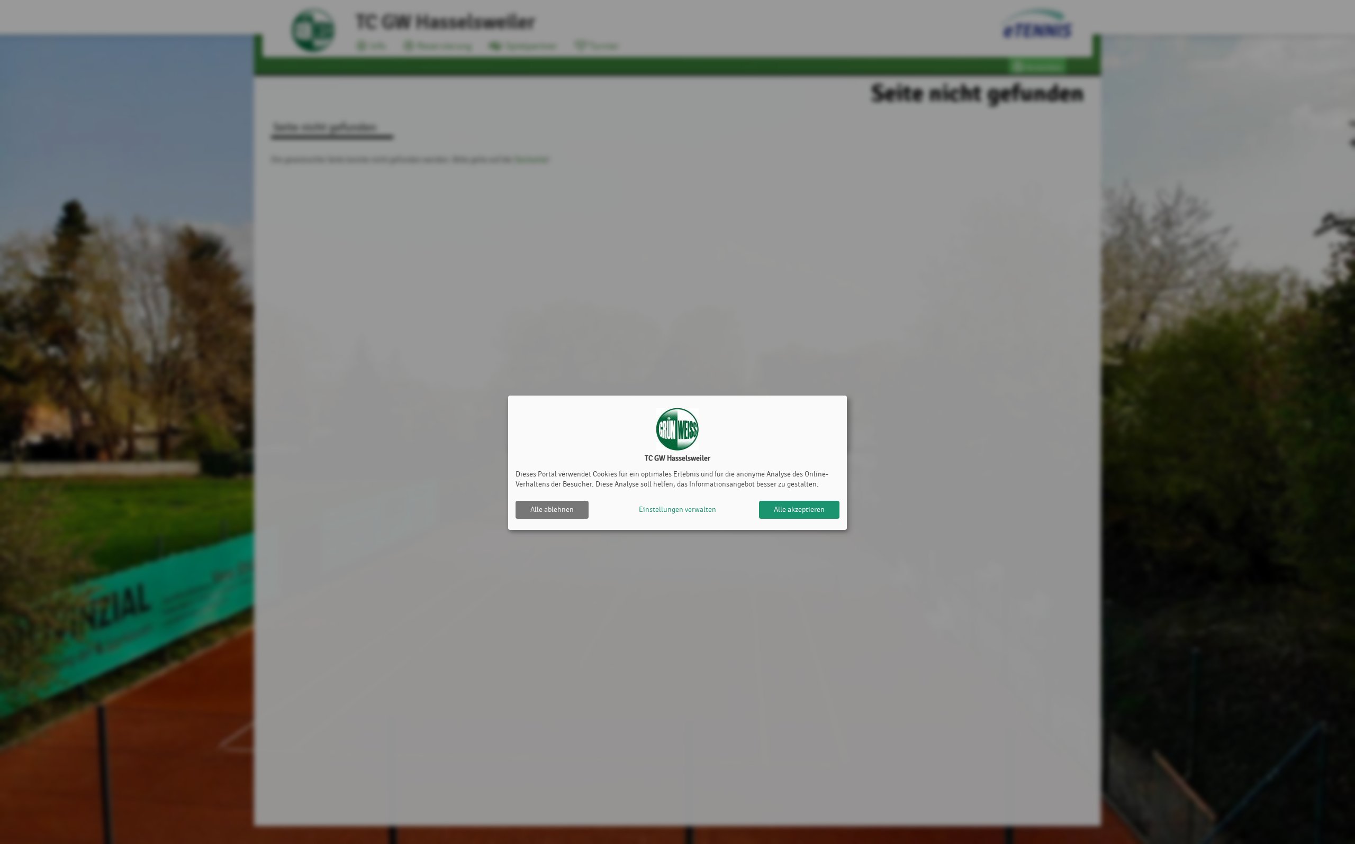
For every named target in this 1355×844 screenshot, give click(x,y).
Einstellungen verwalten (677, 509)
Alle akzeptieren (799, 509)
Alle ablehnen (552, 509)
